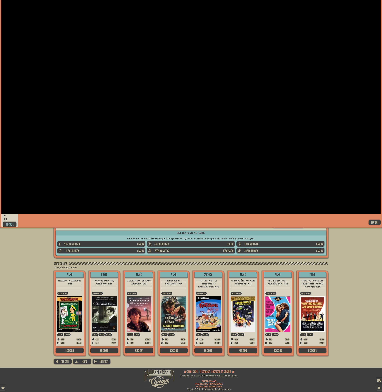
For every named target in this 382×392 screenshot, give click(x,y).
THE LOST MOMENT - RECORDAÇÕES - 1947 (173, 282)
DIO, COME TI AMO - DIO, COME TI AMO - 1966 (104, 282)
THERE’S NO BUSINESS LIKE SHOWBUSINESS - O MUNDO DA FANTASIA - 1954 (312, 283)
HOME (81, 361)
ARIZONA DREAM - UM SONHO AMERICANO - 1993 (139, 282)
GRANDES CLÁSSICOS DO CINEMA (159, 372)
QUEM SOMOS (209, 381)
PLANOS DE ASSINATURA (209, 386)
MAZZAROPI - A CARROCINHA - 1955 (69, 282)
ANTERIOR (101, 361)
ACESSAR (69, 350)
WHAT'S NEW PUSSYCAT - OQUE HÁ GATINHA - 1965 (278, 282)
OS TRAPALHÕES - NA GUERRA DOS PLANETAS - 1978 (243, 282)
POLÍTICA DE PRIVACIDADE (209, 384)
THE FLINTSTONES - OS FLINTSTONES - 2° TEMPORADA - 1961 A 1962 (208, 283)
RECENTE (62, 361)
